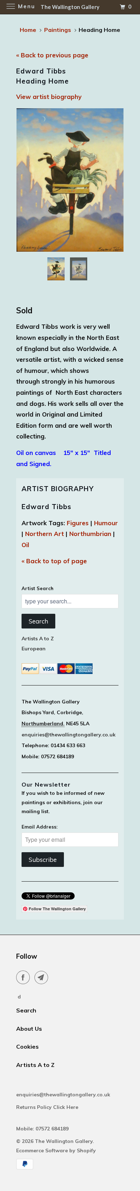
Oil (25, 545)
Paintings (57, 29)
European (34, 648)
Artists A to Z (38, 638)
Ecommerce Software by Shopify (56, 1150)
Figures (78, 523)
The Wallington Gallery (64, 1141)
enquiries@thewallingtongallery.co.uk (69, 734)
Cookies (27, 1046)
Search (38, 621)
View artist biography (48, 96)
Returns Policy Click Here (48, 1107)
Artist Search (37, 588)
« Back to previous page (52, 55)
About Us (29, 1028)
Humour (106, 523)
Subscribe (43, 859)
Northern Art (44, 533)
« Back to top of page (54, 561)
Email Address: (39, 827)
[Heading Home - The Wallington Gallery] (70, 180)
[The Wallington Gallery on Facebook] (24, 977)
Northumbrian (90, 533)
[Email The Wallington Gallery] (42, 977)
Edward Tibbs (46, 506)
